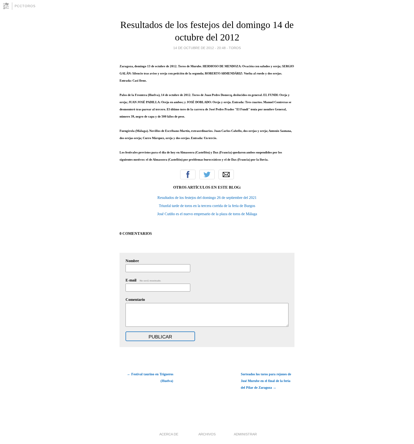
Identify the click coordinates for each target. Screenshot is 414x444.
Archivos (207, 434)
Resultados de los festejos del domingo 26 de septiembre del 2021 (207, 198)
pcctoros (25, 6)
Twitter (207, 174)
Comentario (135, 300)
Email (226, 174)
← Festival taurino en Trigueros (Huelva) (150, 377)
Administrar (245, 434)
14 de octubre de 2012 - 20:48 (199, 48)
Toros (235, 48)
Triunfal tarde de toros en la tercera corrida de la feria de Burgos (207, 206)
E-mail (143, 280)
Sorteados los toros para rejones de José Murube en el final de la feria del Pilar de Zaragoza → (266, 380)
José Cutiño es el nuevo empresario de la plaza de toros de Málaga (207, 214)
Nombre (132, 261)
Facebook (188, 174)
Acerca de (168, 434)
